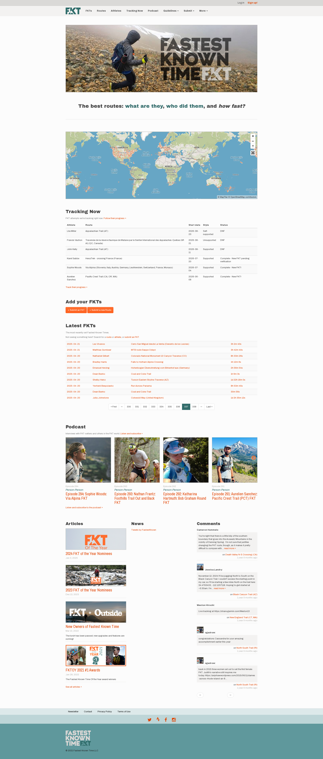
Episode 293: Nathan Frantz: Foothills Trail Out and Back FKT (135, 498)
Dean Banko (99, 374)
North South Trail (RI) (247, 648)
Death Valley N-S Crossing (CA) (241, 554)
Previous (69, 457)
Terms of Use (123, 711)
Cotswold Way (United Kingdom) (147, 398)
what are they (144, 106)
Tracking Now (134, 11)
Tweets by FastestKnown (143, 530)
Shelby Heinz (99, 380)
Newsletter (73, 711)
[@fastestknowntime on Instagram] (174, 721)
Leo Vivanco (99, 344)
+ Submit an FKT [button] (76, 310)
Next (253, 457)
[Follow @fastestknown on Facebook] (166, 721)
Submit (188, 11)
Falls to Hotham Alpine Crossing (147, 362)
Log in (241, 3)
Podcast (153, 11)
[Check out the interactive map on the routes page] (161, 165)
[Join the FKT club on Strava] (158, 721)
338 (195, 407)
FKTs (89, 11)
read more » (230, 548)
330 (129, 407)
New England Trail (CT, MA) (243, 617)
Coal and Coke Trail (141, 374)
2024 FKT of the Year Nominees (89, 553)
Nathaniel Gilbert (101, 356)
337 (187, 408)
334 (162, 407)
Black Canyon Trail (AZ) (245, 594)
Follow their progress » (115, 218)
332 (146, 407)
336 (179, 407)
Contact (88, 711)
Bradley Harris (100, 362)
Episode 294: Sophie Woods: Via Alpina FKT (86, 496)
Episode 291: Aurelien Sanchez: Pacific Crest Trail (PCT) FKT (234, 496)
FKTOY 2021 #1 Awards (83, 670)
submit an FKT (132, 337)
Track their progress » (76, 287)
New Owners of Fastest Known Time (92, 626)
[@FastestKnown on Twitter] (150, 721)
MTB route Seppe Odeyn (143, 350)
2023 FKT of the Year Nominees (89, 590)
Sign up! (252, 3)
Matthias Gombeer (102, 350)
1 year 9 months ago (247, 557)
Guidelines (170, 11)
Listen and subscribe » (131, 433)
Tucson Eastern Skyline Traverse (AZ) (150, 380)
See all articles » (74, 687)
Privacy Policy (105, 711)
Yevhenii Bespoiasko (103, 386)
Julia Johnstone (101, 398)
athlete (117, 337)
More (202, 11)
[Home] (74, 11)
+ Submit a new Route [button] (100, 310)
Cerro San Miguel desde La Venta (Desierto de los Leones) (160, 344)
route (108, 337)
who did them (184, 106)
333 (154, 407)
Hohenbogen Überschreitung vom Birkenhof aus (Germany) (160, 368)
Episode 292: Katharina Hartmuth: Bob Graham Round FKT (184, 498)
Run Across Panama (141, 386)
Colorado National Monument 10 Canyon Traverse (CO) (159, 356)
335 (170, 407)
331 (138, 407)
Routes (101, 11)
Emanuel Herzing (101, 368)
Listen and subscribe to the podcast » (84, 507)
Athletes (116, 11)
